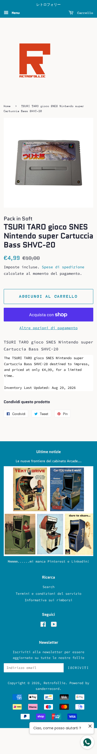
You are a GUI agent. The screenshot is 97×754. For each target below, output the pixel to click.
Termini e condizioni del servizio (48, 594)
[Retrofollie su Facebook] (43, 625)
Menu (15, 12)
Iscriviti (78, 668)
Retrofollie (54, 683)
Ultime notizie (48, 451)
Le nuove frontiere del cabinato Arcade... (49, 461)
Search (48, 587)
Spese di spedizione (63, 267)
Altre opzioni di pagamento (48, 327)
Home (7, 106)
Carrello (84, 13)
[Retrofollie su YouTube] (54, 625)
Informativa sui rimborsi (48, 600)
